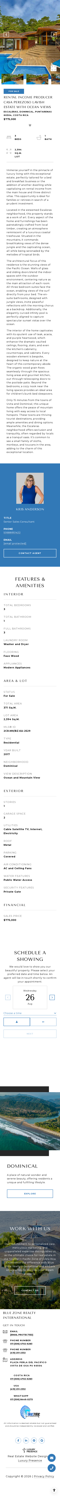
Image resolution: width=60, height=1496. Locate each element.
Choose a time (12, 1013)
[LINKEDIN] (26, 1440)
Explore (30, 1193)
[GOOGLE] (42, 1440)
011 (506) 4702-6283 (21, 1343)
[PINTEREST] (34, 1440)
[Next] (52, 997)
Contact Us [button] (30, 1290)
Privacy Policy (44, 1476)
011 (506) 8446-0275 (21, 1399)
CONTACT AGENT (30, 553)
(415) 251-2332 (18, 1352)
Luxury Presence (30, 1460)
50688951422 (12, 532)
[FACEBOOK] (18, 1440)
